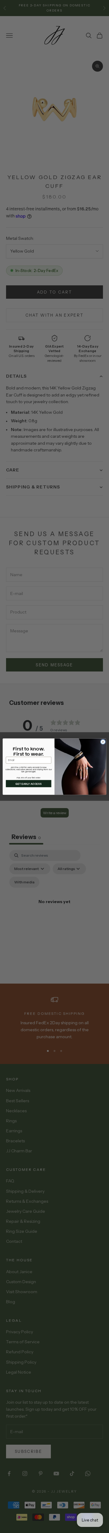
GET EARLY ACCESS (28, 783)
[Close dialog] (103, 741)
